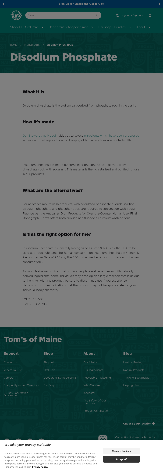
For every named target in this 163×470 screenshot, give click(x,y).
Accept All (121, 459)
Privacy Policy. (40, 466)
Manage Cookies (121, 451)
